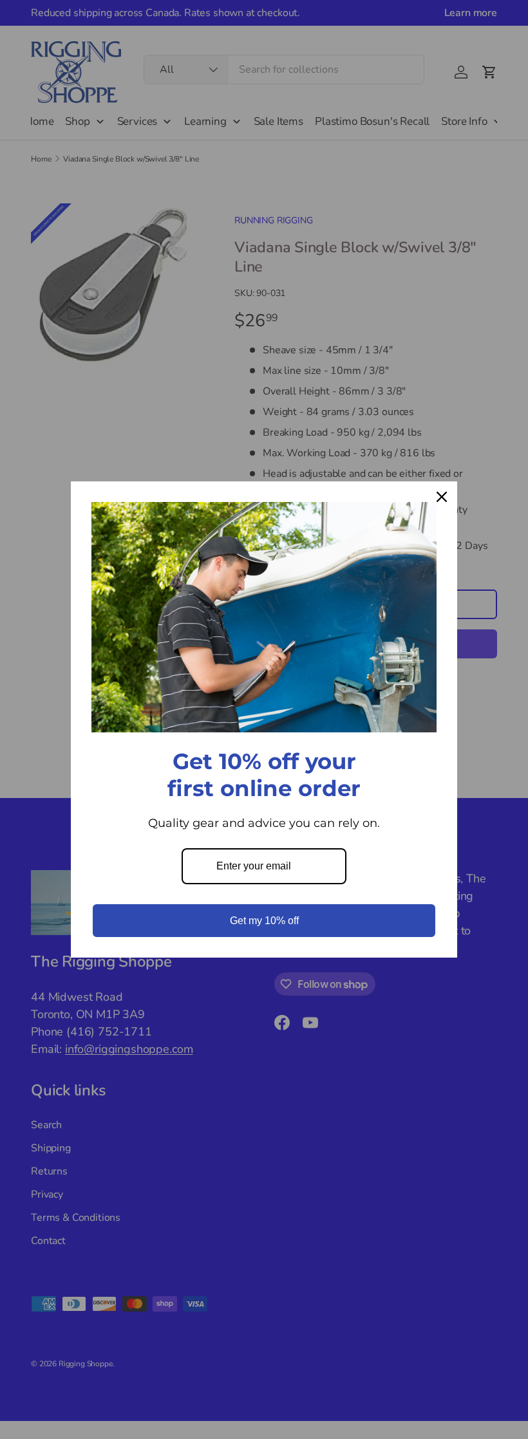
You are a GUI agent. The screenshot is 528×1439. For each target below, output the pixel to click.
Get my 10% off (264, 920)
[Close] (441, 496)
